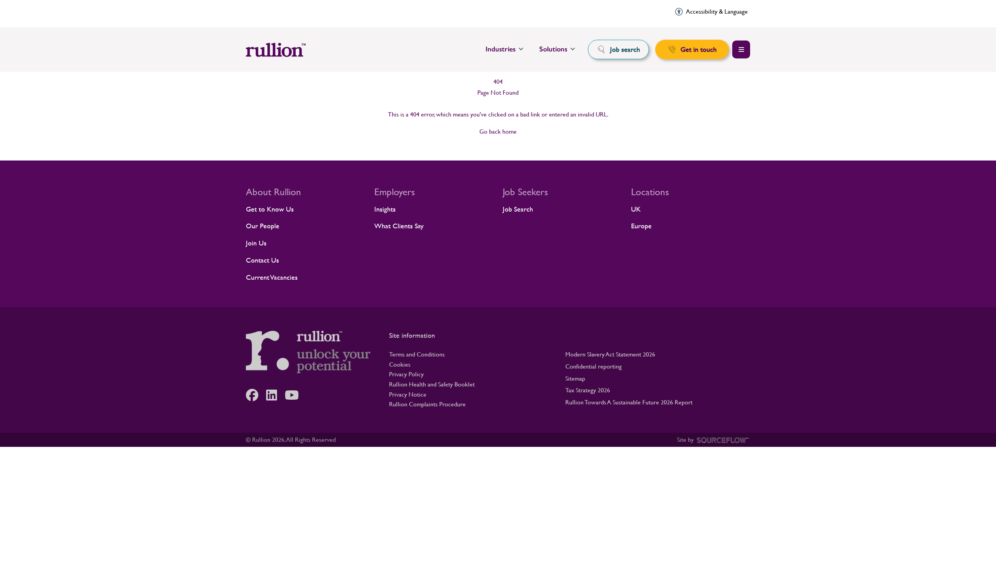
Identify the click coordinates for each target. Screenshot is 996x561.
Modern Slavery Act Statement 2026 (610, 354)
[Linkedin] (275, 395)
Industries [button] (501, 49)
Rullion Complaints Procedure (427, 404)
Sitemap (575, 378)
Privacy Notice (407, 394)
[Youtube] (296, 395)
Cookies (399, 364)
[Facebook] (256, 395)
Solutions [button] (553, 49)
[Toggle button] (741, 49)
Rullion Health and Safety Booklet (432, 384)
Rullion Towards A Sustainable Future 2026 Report (629, 402)
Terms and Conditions (417, 354)
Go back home (498, 131)
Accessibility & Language (717, 11)
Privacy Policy (406, 374)
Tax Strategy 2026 (587, 390)
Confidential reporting (593, 366)
